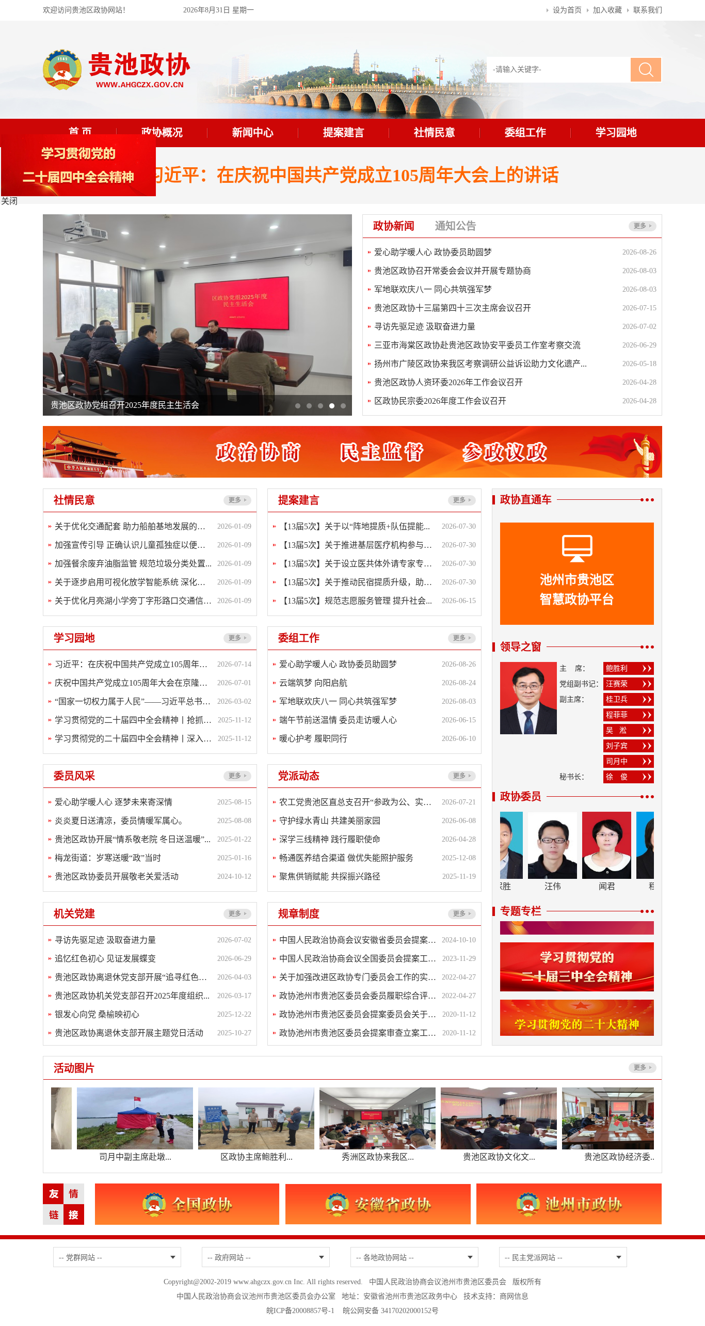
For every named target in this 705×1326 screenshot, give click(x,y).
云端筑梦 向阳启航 (313, 682)
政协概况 (162, 132)
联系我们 (647, 10)
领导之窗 (520, 647)
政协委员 (520, 796)
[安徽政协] (378, 1189)
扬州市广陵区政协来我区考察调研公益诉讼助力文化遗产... (480, 363)
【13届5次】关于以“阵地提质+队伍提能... (354, 526)
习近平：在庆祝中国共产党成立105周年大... (133, 664)
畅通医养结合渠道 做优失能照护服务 (346, 858)
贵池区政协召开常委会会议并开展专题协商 (452, 270)
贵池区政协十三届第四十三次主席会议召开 (452, 308)
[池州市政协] (569, 1189)
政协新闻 (399, 226)
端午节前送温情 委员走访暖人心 (338, 720)
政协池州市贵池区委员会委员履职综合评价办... (358, 995)
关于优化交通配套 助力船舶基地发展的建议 (133, 526)
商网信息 (514, 1296)
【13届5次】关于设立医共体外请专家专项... (358, 563)
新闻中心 (253, 132)
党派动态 (304, 776)
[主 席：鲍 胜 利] (528, 667)
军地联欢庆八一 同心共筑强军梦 (433, 289)
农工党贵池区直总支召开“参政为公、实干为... (358, 802)
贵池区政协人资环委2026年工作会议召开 (448, 382)
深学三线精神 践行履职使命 (329, 839)
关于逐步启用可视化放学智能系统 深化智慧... (133, 582)
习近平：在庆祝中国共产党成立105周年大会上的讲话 (353, 175)
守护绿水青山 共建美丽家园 (329, 820)
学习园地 (616, 132)
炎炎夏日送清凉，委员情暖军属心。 (121, 820)
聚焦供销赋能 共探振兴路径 (329, 876)
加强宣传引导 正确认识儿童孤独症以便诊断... (133, 545)
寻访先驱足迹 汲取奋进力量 (424, 326)
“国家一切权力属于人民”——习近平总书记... (133, 701)
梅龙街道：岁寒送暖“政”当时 (108, 858)
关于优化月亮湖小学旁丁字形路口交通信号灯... (133, 600)
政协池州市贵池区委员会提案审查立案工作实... (358, 1033)
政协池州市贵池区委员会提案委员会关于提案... (358, 1014)
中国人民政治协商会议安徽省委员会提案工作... (358, 940)
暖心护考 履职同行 (313, 738)
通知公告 (455, 226)
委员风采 (79, 776)
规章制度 (304, 914)
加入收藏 (607, 10)
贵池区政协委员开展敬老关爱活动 (117, 876)
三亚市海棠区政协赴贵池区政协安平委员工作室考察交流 (477, 345)
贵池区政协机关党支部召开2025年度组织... (132, 995)
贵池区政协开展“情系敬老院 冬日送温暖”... (133, 839)
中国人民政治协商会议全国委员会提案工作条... (358, 958)
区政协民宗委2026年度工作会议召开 (440, 401)
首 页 (80, 132)
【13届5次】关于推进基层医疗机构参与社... (358, 545)
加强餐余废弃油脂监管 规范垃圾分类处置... (133, 563)
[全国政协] (187, 1189)
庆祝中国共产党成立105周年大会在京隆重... (133, 682)
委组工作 (525, 132)
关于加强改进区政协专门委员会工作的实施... (358, 977)
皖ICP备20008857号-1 (300, 1311)
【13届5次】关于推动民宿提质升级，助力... (358, 582)
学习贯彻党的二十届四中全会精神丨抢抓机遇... (134, 720)
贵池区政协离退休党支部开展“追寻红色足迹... (133, 977)
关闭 (9, 201)
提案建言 (343, 132)
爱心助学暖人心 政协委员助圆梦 (433, 252)
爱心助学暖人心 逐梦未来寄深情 (113, 802)
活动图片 (79, 1068)
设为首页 (567, 10)
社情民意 (434, 132)
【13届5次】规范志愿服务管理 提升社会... (355, 600)
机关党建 (79, 914)
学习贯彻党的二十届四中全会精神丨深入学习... (134, 738)
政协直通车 (526, 500)
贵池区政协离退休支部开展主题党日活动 (129, 1033)
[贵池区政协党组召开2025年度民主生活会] (197, 219)
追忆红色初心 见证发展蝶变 (105, 958)
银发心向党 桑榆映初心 (97, 1014)
